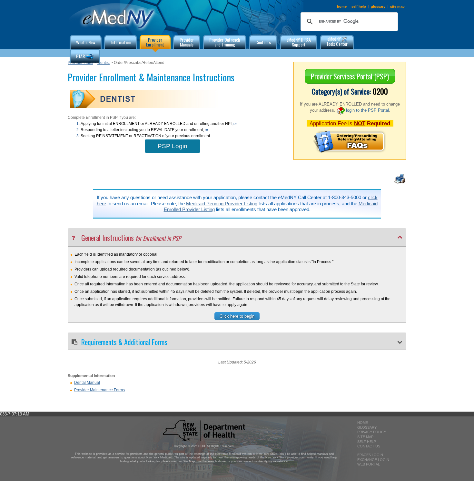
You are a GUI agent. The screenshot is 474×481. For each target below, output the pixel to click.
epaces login (370, 455)
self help (358, 6)
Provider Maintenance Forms (99, 390)
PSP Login (172, 146)
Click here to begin (237, 316)
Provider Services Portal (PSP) (350, 76)
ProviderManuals (187, 42)
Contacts (263, 42)
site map (397, 6)
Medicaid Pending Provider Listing (221, 203)
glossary (378, 6)
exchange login (373, 460)
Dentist (103, 62)
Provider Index (80, 62)
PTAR (81, 56)
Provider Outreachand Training (224, 42)
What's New (85, 42)
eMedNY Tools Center (337, 41)
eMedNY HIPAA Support (298, 42)
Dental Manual (87, 382)
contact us (368, 446)
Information (121, 42)
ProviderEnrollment (155, 42)
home (342, 6)
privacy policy (371, 432)
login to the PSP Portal (367, 110)
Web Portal (368, 464)
